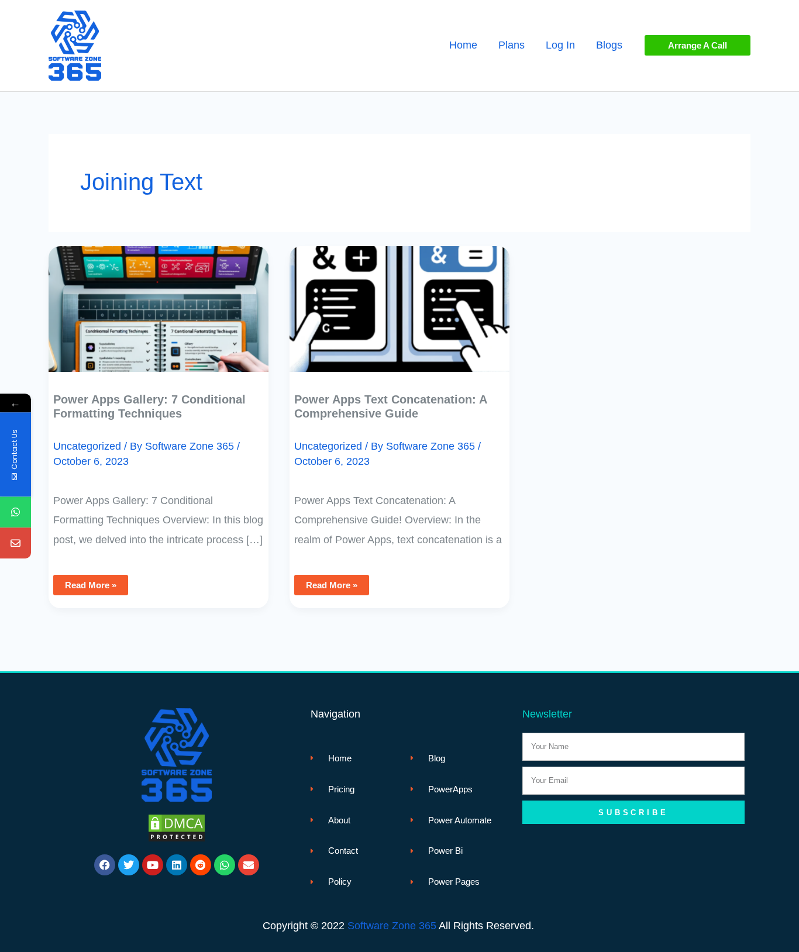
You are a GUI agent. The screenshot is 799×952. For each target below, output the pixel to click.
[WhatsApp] (15, 512)
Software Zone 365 (391, 926)
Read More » (90, 582)
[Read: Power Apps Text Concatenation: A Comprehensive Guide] (399, 300)
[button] (697, 45)
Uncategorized (87, 446)
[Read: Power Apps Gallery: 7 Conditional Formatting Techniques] (158, 300)
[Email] (15, 543)
